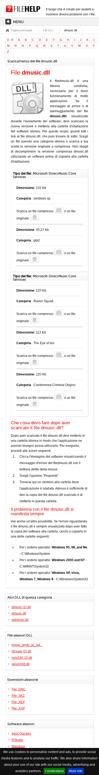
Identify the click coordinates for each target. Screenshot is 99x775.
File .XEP (18, 702)
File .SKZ (18, 696)
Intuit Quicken (21, 733)
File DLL (48, 30)
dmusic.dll (19, 613)
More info (75, 771)
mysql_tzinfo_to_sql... (27, 645)
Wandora (18, 746)
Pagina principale (21, 30)
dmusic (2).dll (21, 607)
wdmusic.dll (20, 620)
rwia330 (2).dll (22, 658)
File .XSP (18, 708)
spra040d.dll (21, 664)
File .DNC (19, 689)
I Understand (54, 771)
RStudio (17, 740)
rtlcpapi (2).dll (21, 651)
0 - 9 (10, 39)
